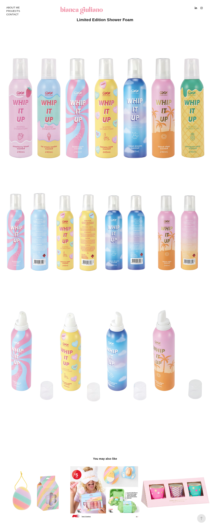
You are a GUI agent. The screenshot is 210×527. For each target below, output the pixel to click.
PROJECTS (13, 11)
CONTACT (12, 14)
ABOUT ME (13, 7)
